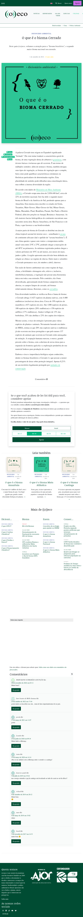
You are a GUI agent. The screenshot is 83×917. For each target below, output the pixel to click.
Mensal (27, 428)
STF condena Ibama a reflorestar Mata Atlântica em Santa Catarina (30, 545)
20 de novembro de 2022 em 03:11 (22, 683)
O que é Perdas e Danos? (8, 541)
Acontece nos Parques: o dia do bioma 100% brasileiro (30, 556)
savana (62, 234)
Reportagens (47, 13)
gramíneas (57, 159)
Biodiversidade (56, 25)
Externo (66, 539)
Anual (56, 428)
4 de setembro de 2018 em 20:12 (21, 794)
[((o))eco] (17, 14)
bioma (10, 152)
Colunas (76, 13)
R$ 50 (49, 434)
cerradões (54, 289)
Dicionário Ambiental (41, 33)
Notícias (36, 13)
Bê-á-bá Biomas (28, 526)
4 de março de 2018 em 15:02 (20, 815)
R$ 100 (63, 434)
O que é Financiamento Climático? (10, 549)
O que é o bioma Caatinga (69, 484)
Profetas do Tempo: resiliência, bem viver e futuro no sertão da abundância (72, 566)
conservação (9, 154)
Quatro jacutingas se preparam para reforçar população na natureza (72, 555)
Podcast (24, 524)
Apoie (77, 3)
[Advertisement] (41, 598)
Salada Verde (57, 14)
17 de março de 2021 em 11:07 (21, 720)
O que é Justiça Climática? (7, 533)
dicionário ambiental (9, 157)
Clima (65, 25)
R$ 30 (34, 434)
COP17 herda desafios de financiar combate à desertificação (72, 544)
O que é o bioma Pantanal (49, 543)
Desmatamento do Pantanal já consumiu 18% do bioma (30, 534)
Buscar (59, 3)
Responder (16, 690)
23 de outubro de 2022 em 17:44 (21, 701)
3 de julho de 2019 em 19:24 (20, 776)
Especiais (66, 13)
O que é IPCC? (6, 526)
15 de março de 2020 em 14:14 (21, 757)
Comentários (40, 379)
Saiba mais (5, 899)
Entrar (5, 914)
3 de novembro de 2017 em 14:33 (22, 834)
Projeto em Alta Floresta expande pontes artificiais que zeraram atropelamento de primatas (72, 531)
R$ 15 (20, 434)
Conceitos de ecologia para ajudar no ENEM (51, 527)
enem (10, 159)
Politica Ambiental (75, 25)
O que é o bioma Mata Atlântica (41, 484)
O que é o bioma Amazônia (13, 484)
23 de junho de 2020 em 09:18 (21, 739)
